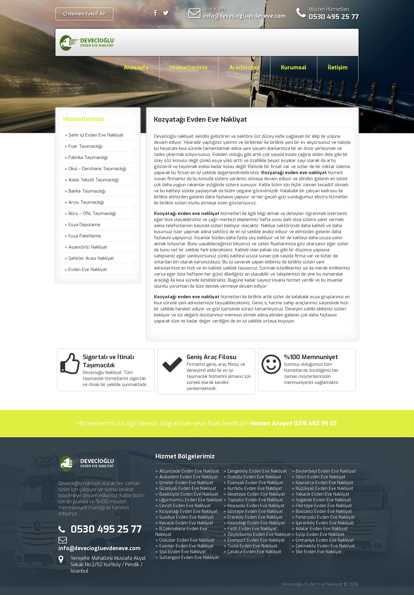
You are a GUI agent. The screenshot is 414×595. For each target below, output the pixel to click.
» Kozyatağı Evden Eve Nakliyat (186, 511)
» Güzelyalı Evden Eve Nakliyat (185, 488)
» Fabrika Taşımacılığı (86, 157)
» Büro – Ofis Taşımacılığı (90, 213)
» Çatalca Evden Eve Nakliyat (253, 552)
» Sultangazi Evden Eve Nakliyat (187, 557)
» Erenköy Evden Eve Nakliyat (253, 517)
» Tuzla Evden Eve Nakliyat (251, 546)
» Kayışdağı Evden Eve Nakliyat (254, 523)
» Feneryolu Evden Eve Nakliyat (323, 517)
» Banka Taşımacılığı (85, 191)
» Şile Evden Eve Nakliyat (317, 552)
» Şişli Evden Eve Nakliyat (180, 552)
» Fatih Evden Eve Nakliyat (250, 529)
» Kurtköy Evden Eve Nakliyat (253, 488)
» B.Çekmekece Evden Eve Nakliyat (181, 531)
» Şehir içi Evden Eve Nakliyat (94, 135)
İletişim (338, 67)
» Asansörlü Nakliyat (86, 247)
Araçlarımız (244, 67)
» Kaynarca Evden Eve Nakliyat (322, 483)
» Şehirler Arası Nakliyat (89, 258)
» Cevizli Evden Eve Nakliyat (183, 506)
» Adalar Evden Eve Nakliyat (320, 529)
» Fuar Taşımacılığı (83, 146)
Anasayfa (136, 67)
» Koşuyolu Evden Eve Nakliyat (254, 506)
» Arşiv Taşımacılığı (84, 202)
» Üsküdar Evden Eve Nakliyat (185, 540)
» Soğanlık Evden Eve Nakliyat (321, 500)
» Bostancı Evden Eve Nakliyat (322, 511)
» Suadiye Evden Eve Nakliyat (184, 517)
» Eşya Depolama (82, 225)
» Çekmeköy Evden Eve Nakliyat (323, 546)
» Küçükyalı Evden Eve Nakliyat (322, 488)
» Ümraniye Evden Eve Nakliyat (323, 540)
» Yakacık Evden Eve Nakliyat (320, 494)
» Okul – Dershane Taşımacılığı (95, 169)
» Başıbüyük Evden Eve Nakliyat (187, 494)
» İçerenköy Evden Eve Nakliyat (323, 523)
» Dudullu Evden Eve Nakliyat (253, 477)
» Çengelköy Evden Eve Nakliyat (255, 471)
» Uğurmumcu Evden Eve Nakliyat (189, 500)
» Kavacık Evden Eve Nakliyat (184, 523)
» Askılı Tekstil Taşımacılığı (92, 180)
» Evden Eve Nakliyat (86, 269)
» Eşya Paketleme (83, 236)
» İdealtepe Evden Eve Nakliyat (254, 494)
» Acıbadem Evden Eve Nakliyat (186, 477)
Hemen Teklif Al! (86, 14)
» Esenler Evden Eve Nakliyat (184, 546)
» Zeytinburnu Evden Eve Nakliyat (257, 534)
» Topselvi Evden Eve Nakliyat (253, 500)
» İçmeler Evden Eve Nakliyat (184, 483)
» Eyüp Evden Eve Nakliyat (318, 534)
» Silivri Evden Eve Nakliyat (319, 477)
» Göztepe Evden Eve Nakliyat (253, 511)
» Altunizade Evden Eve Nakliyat (187, 471)
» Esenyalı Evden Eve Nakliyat (253, 483)
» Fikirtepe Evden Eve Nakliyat (322, 506)
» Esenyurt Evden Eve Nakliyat (254, 540)
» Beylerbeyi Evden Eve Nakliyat (324, 471)
